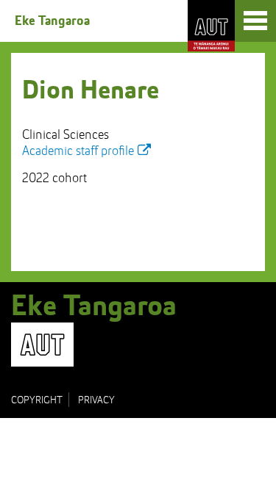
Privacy (96, 400)
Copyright (37, 400)
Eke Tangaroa (52, 21)
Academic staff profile (78, 151)
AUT (211, 25)
